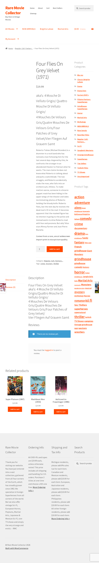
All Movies (9, 29)
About (40, 8)
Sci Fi (79, 146)
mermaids (77, 285)
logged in (49, 350)
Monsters (86, 284)
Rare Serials (82, 130)
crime (42, 263)
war (76, 328)
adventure (82, 202)
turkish (88, 317)
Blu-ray (80, 75)
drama (79, 233)
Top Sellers (81, 163)
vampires (88, 321)
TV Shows (81, 172)
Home (32, 8)
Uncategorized (83, 176)
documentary (80, 228)
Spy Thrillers (80, 304)
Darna (79, 86)
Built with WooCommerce (16, 548)
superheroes (81, 308)
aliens (77, 207)
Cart (48, 8)
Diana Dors (81, 91)
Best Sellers (57, 8)
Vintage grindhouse (83, 324)
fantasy (79, 242)
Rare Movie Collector (14, 10)
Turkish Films (82, 168)
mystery (49, 263)
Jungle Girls (88, 276)
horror (79, 272)
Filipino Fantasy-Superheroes (84, 100)
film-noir (88, 243)
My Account (10, 39)
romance (79, 300)
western (82, 328)
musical (88, 288)
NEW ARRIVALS (28, 29)
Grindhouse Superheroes (82, 107)
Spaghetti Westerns (85, 150)
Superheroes (82, 159)
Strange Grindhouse (85, 155)
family (85, 238)
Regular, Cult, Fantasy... (24, 48)
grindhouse (82, 259)
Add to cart (55, 249)
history (86, 267)
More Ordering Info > (60, 518)
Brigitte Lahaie (46, 29)
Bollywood (78, 214)
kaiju (76, 281)
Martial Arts (63, 29)
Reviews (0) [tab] (10, 287)
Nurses (87, 296)
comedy (86, 218)
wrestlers (79, 332)
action (79, 197)
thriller (56, 263)
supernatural (80, 312)
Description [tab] (10, 279)
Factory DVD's (83, 95)
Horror (79, 113)
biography (86, 211)
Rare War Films (83, 135)
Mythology (81, 122)
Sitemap (33, 13)
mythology (79, 296)
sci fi (88, 300)
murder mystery (79, 288)
